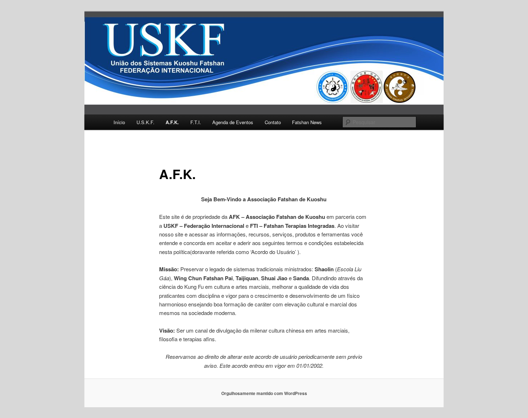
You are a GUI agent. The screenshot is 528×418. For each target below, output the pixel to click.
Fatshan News (307, 122)
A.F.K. (172, 122)
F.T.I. (195, 122)
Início (119, 122)
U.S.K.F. (145, 122)
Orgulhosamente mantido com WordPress (264, 393)
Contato (273, 122)
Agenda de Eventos (232, 122)
